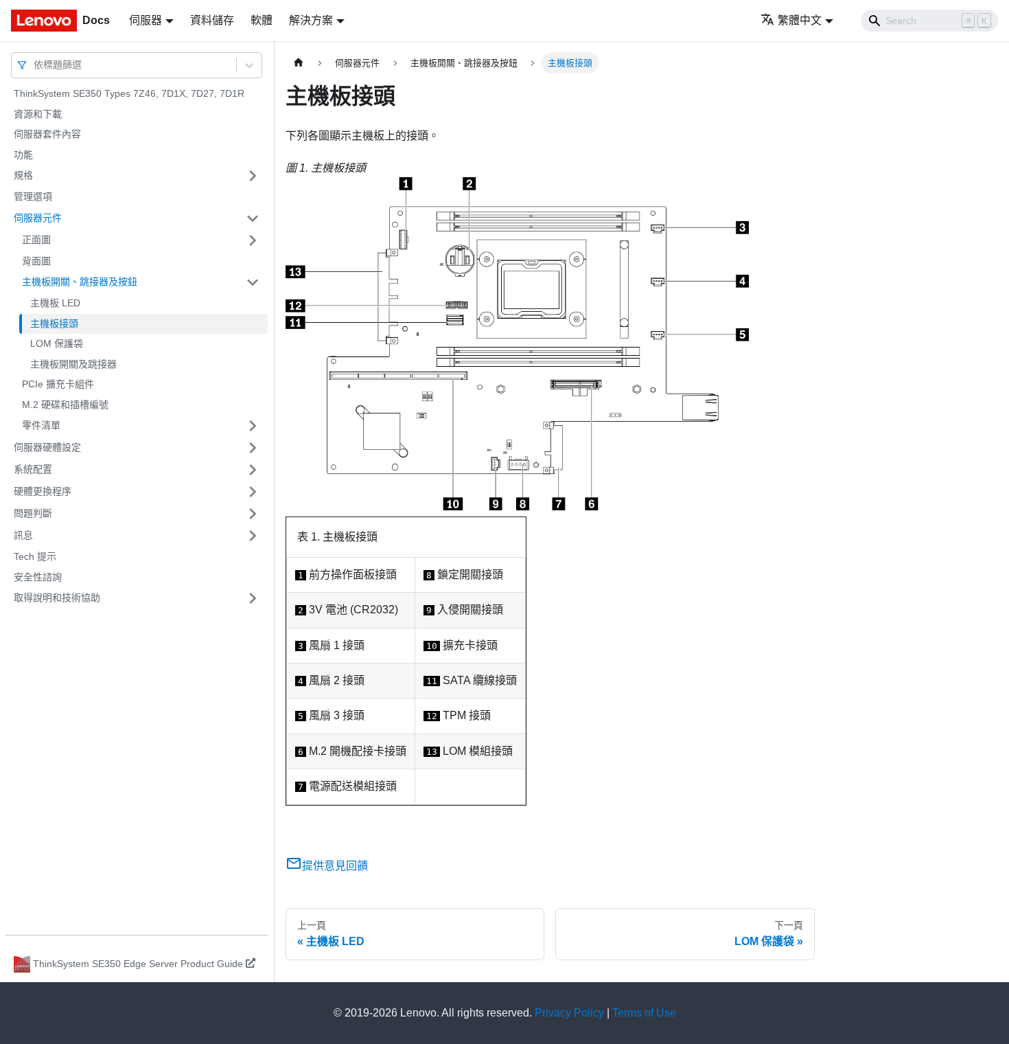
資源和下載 (38, 114)
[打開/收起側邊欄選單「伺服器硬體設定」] (252, 448)
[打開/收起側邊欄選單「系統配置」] (252, 470)
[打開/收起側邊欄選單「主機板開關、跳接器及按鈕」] (252, 282)
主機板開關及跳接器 (73, 364)
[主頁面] (299, 62)
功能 (23, 154)
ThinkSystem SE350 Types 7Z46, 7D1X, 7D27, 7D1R (129, 93)
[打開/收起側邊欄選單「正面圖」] (252, 240)
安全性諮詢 (38, 576)
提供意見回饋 (335, 866)
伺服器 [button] (145, 20)
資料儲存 (212, 20)
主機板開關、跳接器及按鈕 (79, 281)
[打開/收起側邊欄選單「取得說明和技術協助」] (252, 598)
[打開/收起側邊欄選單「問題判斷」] (252, 514)
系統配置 (33, 469)
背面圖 (36, 261)
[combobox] (35, 65)
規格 (23, 175)
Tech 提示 (35, 556)
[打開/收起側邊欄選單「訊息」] (252, 536)
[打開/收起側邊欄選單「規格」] (252, 176)
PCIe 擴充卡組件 (58, 383)
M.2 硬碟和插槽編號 (65, 404)
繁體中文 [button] (800, 20)
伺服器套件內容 (47, 133)
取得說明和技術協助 (57, 597)
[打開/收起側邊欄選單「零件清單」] (252, 426)
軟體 (261, 20)
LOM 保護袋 (56, 343)
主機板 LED (55, 302)
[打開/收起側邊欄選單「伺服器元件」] (252, 218)
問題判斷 (33, 513)
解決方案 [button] (311, 20)
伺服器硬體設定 (47, 447)
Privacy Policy (569, 1013)
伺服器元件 (38, 217)
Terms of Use (644, 1013)
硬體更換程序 (42, 491)
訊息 (23, 535)
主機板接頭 (54, 323)
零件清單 (41, 425)
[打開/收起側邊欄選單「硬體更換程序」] (252, 492)
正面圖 (36, 239)
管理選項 (33, 196)
